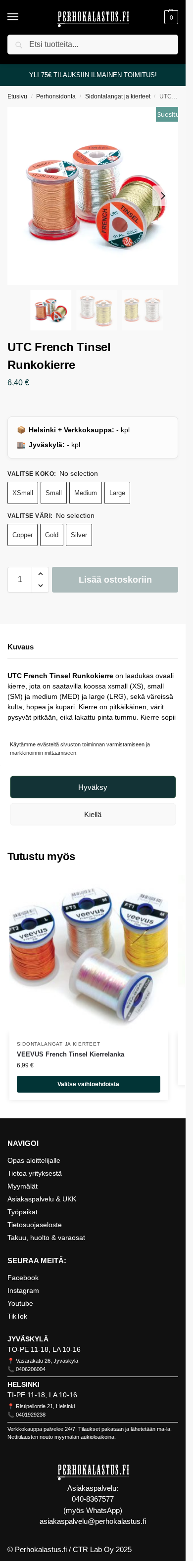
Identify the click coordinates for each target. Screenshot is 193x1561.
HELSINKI (23, 1384)
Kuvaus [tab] (20, 647)
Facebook (23, 1278)
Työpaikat (22, 1212)
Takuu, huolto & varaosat (46, 1237)
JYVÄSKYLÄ (27, 1339)
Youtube (20, 1303)
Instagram (23, 1290)
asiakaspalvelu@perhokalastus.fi (93, 1521)
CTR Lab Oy (93, 1549)
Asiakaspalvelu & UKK (41, 1199)
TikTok (17, 1316)
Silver (79, 535)
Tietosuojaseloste (34, 1225)
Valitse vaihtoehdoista (88, 1084)
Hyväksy (92, 787)
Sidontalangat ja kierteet (117, 96)
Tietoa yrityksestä (34, 1173)
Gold (51, 535)
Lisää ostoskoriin (115, 580)
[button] (170, 17)
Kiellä (92, 814)
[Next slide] (162, 195)
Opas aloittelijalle (33, 1160)
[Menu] (22, 17)
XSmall (22, 493)
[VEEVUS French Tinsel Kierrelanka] (88, 954)
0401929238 (31, 1415)
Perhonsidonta (56, 96)
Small (54, 493)
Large (117, 493)
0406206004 (31, 1369)
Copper (22, 535)
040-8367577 (93, 1499)
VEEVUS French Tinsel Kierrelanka (70, 1054)
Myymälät (22, 1186)
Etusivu (17, 96)
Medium (85, 493)
